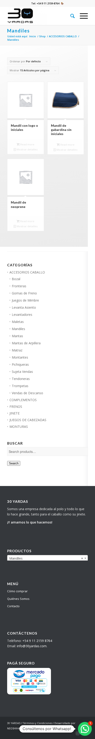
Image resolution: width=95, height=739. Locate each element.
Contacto (13, 606)
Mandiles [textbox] (46, 558)
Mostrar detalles (27, 149)
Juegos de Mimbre (25, 300)
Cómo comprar (17, 591)
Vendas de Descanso (27, 393)
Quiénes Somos (18, 599)
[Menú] (81, 16)
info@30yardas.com (32, 646)
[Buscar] (70, 16)
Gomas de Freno (24, 293)
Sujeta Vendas (22, 371)
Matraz (17, 350)
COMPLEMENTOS (23, 400)
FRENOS (15, 406)
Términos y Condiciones (37, 723)
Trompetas (20, 386)
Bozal (16, 279)
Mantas (17, 336)
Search (13, 463)
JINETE (14, 413)
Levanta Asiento (24, 307)
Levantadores (22, 314)
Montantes (20, 357)
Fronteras (19, 286)
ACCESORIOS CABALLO (27, 272)
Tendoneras (21, 379)
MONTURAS (18, 426)
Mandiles (18, 329)
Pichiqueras (20, 364)
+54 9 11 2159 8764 (37, 640)
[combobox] (47, 558)
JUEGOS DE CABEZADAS (27, 420)
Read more (27, 144)
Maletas (18, 321)
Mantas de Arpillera (26, 343)
